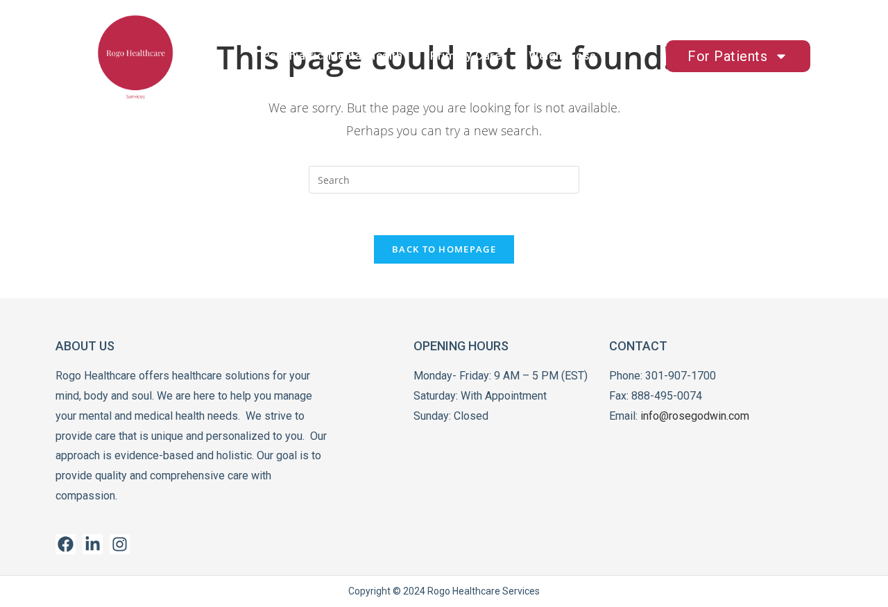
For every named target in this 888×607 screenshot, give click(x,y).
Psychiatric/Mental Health (333, 55)
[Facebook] (66, 544)
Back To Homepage (444, 249)
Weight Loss (563, 55)
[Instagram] (120, 544)
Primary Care (465, 55)
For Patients (727, 56)
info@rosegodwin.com (694, 415)
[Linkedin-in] (93, 544)
